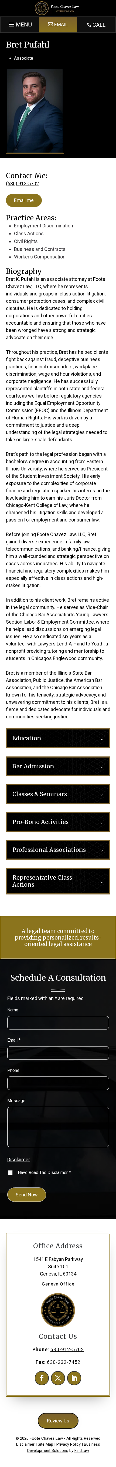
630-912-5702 (67, 1349)
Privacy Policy (68, 1444)
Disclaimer (18, 1159)
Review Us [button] (58, 1421)
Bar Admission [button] (33, 766)
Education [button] (26, 738)
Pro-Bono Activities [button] (40, 822)
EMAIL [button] (61, 24)
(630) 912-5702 (22, 183)
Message (16, 1100)
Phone (13, 1070)
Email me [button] (24, 200)
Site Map (45, 1444)
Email (14, 1040)
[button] (19, 23)
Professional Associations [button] (49, 849)
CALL (99, 25)
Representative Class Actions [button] (42, 881)
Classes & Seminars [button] (39, 794)
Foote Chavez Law (46, 1438)
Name (12, 1009)
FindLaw (81, 1450)
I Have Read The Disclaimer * (43, 1172)
